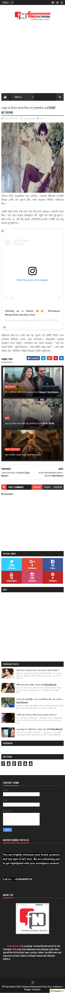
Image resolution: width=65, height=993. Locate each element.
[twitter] (57, 2)
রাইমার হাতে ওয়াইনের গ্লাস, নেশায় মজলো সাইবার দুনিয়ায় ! (37, 670)
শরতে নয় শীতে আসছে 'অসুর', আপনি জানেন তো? (23, 454)
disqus (47, 487)
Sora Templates (54, 986)
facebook (58, 487)
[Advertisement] (32, 58)
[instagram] (53, 2)
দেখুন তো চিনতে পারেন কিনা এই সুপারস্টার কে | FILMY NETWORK (29, 423)
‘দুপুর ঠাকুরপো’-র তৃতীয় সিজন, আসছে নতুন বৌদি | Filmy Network (39, 729)
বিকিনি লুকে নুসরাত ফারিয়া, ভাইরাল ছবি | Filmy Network (36, 684)
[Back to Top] (33, 982)
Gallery (11, 387)
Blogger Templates (32, 989)
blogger (37, 487)
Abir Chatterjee (13, 449)
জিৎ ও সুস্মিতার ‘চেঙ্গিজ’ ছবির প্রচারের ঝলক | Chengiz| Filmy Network (32, 392)
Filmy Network (14, 946)
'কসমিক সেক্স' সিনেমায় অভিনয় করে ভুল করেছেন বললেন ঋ (36, 714)
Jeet (42, 118)
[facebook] (62, 2)
